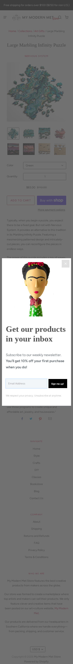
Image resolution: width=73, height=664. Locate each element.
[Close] (65, 264)
